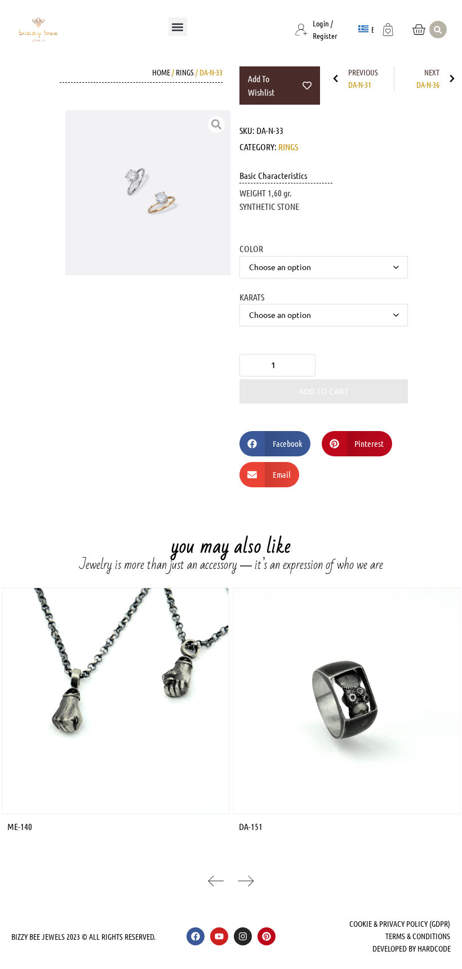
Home (161, 72)
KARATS (251, 296)
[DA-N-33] (147, 192)
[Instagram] (243, 936)
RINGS (185, 72)
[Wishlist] (388, 28)
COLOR (251, 248)
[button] (177, 26)
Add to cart (324, 391)
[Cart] (419, 29)
